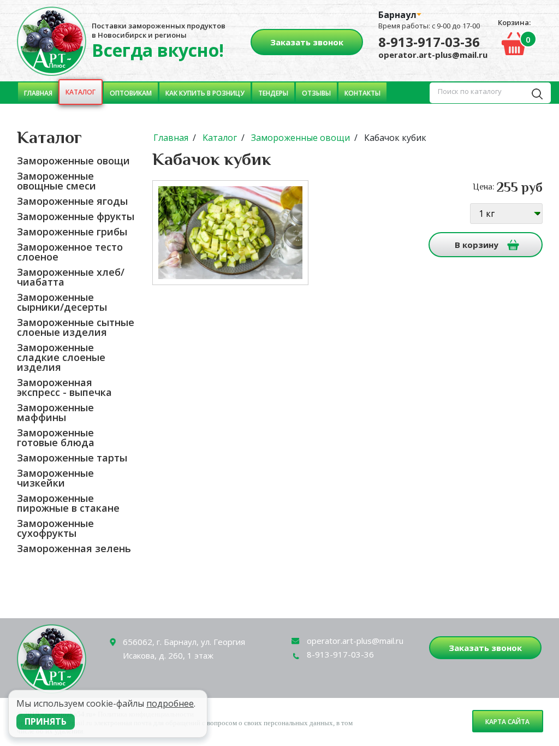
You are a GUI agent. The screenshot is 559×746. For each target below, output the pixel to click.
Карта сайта (507, 721)
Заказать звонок (306, 42)
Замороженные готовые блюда (55, 437)
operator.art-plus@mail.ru (432, 54)
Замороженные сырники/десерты (62, 302)
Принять (46, 721)
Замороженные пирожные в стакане (68, 503)
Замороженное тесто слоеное (70, 251)
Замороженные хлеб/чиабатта (70, 276)
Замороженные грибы (72, 231)
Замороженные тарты (72, 457)
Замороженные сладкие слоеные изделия (61, 357)
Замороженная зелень (74, 548)
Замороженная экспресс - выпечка (64, 387)
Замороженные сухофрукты (55, 528)
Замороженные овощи (73, 160)
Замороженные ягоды (72, 201)
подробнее (170, 703)
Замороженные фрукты (75, 216)
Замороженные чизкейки (55, 477)
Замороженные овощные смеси (56, 180)
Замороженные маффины (55, 412)
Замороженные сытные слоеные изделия (75, 327)
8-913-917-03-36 (429, 42)
